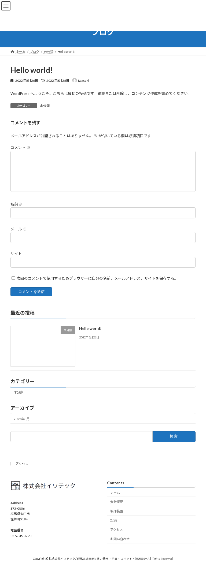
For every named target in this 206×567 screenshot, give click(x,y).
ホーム (115, 492)
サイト (16, 253)
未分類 (45, 106)
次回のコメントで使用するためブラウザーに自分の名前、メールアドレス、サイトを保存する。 (97, 278)
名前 (16, 204)
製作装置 (116, 511)
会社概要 (116, 502)
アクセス (22, 464)
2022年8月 (22, 419)
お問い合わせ (120, 539)
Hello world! (90, 328)
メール (18, 229)
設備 (113, 520)
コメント (20, 147)
